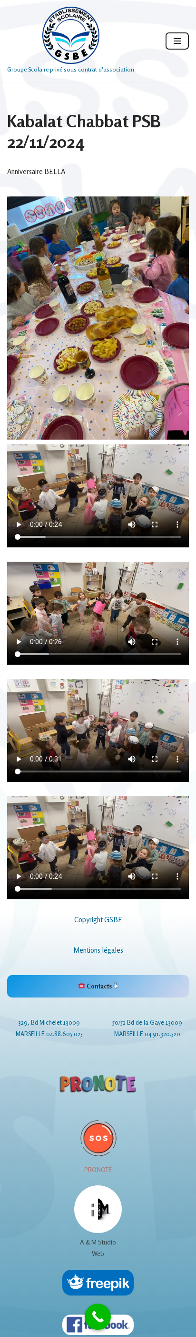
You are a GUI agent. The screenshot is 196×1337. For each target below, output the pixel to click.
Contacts (99, 986)
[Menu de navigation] (177, 41)
